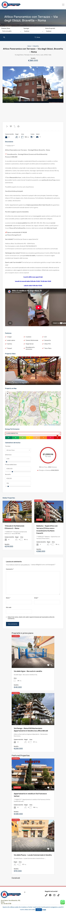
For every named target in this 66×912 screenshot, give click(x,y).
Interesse (8, 454)
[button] (25, 892)
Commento (10, 569)
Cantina (9, 344)
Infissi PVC (47, 344)
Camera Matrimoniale (32, 340)
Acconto (8, 474)
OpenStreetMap (52, 424)
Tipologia (26, 28)
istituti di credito (30, 255)
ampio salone (11, 340)
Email (36, 598)
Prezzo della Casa (10, 464)
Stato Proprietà (50, 28)
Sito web (8, 607)
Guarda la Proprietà (17, 518)
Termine (7, 446)
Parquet (9, 348)
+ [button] (7, 393)
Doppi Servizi (29, 344)
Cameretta (47, 340)
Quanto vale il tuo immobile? (13, 262)
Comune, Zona (5, 28)
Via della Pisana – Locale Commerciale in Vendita (33, 855)
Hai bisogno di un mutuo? (12, 253)
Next (60, 90)
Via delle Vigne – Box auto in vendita (28, 671)
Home (29, 46)
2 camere (28, 337)
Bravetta (36, 46)
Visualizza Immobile (33, 661)
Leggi (44, 909)
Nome (8, 598)
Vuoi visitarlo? (9, 239)
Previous (6, 90)
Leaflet (45, 424)
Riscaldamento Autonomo (30, 348)
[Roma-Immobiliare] (11, 7)
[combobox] (11, 32)
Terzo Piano (47, 348)
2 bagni (9, 337)
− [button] (7, 396)
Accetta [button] (39, 909)
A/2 (45, 337)
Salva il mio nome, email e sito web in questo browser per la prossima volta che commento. (31, 617)
